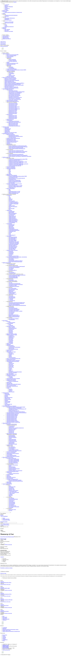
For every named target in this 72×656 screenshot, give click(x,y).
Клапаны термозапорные (13, 464)
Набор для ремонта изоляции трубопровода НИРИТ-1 (14, 83)
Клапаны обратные (12, 469)
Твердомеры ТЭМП (12, 240)
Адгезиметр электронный (13, 203)
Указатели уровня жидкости (14, 473)
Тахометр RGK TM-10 (4, 605)
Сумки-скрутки (11, 493)
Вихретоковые (11, 212)
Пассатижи (11, 364)
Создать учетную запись (4, 524)
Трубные (10, 390)
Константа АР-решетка (13, 206)
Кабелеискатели (10, 114)
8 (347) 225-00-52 (3, 43)
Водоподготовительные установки (15, 480)
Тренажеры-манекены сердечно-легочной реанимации (16, 412)
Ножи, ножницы (12, 327)
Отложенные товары (6, 519)
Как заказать (5, 11)
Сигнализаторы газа (8, 404)
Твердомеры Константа (13, 246)
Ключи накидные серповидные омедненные (17, 152)
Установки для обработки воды (12, 479)
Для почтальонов (12, 503)
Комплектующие (12, 75)
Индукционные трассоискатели (14, 95)
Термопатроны (7, 131)
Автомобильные (12, 264)
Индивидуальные (8, 399)
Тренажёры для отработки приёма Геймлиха (17, 411)
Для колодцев (7, 405)
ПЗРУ (10, 171)
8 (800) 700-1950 (5, 646)
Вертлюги (10, 352)
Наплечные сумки (12, 486)
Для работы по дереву (13, 285)
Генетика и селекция (12, 428)
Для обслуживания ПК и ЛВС (14, 275)
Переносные (11, 72)
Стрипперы (11, 325)
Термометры (11, 253)
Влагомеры (11, 339)
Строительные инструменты (14, 286)
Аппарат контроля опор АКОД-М (15, 165)
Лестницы (11, 376)
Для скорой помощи (12, 505)
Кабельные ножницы (12, 328)
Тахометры (11, 341)
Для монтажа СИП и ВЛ (11, 351)
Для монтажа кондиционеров (14, 309)
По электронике (12, 446)
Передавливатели (12, 466)
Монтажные (11, 291)
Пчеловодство (11, 431)
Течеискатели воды (10, 119)
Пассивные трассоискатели (14, 96)
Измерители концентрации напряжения (12, 80)
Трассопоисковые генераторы (12, 100)
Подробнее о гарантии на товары (6, 567)
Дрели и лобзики (10, 343)
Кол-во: (1, 542)
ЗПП (10, 169)
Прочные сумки (12, 489)
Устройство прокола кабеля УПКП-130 (16, 162)
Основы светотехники (13, 441)
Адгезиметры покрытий (13, 201)
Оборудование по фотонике (12, 433)
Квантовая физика (12, 436)
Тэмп (10, 234)
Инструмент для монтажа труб (12, 386)
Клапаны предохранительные (14, 468)
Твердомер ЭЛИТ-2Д (12, 245)
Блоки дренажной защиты (11, 55)
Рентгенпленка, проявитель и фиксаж (15, 260)
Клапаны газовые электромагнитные (15, 470)
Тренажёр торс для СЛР (13, 409)
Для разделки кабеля (12, 288)
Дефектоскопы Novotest (13, 221)
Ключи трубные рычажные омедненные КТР (17, 148)
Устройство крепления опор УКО (15, 181)
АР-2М (10, 204)
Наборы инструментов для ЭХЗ (12, 63)
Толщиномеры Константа (13, 229)
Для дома (10, 282)
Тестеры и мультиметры (11, 167)
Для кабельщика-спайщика (14, 318)
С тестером (11, 299)
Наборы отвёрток (12, 322)
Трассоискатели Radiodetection (14, 108)
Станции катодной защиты (11, 68)
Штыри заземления (12, 59)
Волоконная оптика (12, 440)
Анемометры (11, 335)
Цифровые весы (12, 336)
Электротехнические (12, 293)
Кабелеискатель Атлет (13, 116)
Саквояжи (10, 494)
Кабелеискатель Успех (13, 115)
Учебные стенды (10, 444)
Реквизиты (4, 27)
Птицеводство (11, 430)
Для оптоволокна (12, 296)
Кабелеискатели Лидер (13, 112)
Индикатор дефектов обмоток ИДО (15, 186)
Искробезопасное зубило (11, 139)
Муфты (8, 62)
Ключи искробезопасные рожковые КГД (16, 154)
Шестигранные (11, 391)
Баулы (10, 485)
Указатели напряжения (11, 166)
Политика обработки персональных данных (10, 629)
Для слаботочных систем (13, 289)
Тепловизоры (11, 252)
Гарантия (4, 637)
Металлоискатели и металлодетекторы (14, 122)
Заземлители (9, 57)
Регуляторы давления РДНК (14, 461)
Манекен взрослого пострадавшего (15, 407)
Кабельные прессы (10, 345)
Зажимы (10, 354)
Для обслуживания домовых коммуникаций (17, 266)
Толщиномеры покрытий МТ (14, 230)
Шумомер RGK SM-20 (4, 611)
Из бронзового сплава (13, 280)
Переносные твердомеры (13, 244)
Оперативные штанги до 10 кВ (14, 191)
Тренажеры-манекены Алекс (12, 416)
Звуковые (6, 400)
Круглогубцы (11, 367)
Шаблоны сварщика (10, 76)
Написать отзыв (3, 538)
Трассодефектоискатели (13, 90)
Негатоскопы (11, 258)
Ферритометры (11, 228)
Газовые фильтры (10, 474)
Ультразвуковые (11, 211)
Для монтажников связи (13, 276)
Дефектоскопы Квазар (13, 218)
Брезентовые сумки (12, 509)
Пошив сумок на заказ (7, 630)
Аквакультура (11, 426)
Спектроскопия (11, 442)
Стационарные (11, 73)
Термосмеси (7, 127)
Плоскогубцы (11, 365)
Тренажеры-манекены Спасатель (13, 421)
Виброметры (11, 337)
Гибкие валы (9, 382)
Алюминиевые (11, 67)
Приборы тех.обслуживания (12, 175)
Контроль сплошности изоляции (10, 78)
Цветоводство (11, 432)
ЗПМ (10, 173)
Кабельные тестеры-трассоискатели (15, 97)
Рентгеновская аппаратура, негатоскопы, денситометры (17, 256)
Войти (1, 521)
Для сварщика (11, 312)
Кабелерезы (11, 370)
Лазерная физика (12, 435)
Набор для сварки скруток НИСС (15, 180)
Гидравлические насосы (11, 359)
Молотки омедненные (11, 134)
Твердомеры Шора (12, 238)
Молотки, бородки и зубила (12, 333)
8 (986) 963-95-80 (3, 44)
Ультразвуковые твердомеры (14, 241)
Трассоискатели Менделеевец (14, 106)
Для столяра (11, 313)
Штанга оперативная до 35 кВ (14, 192)
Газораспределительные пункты (12, 471)
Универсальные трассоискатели (14, 93)
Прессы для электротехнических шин (13, 358)
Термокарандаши (8, 128)
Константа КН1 (11, 208)
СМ (9, 197)
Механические (11, 227)
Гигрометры (11, 254)
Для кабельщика (12, 319)
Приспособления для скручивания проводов (17, 178)
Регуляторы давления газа (11, 458)
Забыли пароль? (6, 523)
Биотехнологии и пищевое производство (16, 427)
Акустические (11, 215)
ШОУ (10, 190)
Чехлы (10, 496)
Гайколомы (11, 332)
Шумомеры (11, 342)
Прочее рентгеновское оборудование (15, 261)
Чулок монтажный (12, 357)
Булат (10, 233)
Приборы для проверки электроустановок (14, 183)
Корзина (1, 515)
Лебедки (10, 356)
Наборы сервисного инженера (14, 315)
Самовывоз (7, 16)
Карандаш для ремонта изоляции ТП (11, 86)
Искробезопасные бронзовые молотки (16, 136)
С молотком (11, 298)
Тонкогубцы (11, 366)
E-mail (1, 522)
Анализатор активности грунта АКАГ (11, 87)
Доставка (4, 636)
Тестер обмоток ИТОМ (13, 184)
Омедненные (11, 279)
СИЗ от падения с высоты (11, 385)
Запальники (9, 476)
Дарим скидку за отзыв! (9, 22)
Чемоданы (11, 495)
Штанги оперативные (11, 188)
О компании (7, 4)
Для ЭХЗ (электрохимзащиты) (14, 304)
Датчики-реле (9, 472)
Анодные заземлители (13, 61)
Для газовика (11, 268)
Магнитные (11, 226)
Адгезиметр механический (14, 202)
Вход (3, 616)
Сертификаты (7, 8)
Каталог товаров (5, 10)
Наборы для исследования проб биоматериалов (17, 305)
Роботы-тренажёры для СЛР (14, 410)
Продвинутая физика (12, 437)
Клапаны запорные (12, 467)
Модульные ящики (10, 373)
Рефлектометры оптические (14, 121)
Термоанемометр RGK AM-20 (5, 582)
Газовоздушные (7, 401)
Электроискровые (12, 214)
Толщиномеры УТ (12, 235)
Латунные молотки (12, 137)
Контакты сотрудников (9, 31)
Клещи (10, 369)
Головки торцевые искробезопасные (13, 138)
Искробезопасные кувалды (14, 135)
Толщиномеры (9, 223)
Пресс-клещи (9, 350)
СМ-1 (10, 207)
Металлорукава (9, 383)
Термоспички (7, 130)
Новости (6, 5)
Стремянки (11, 377)
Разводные (11, 389)
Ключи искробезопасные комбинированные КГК (18, 145)
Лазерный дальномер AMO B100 (6, 599)
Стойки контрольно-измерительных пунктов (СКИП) (16, 69)
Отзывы (6, 9)
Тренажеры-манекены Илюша (12, 415)
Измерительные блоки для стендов (15, 450)
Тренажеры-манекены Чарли (12, 420)
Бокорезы (10, 362)
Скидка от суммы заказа (9, 21)
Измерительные (12, 290)
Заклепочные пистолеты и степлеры (13, 378)
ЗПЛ (9, 170)
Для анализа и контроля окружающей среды (17, 302)
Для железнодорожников (13, 499)
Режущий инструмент (11, 326)
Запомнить (3, 531)
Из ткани (10, 510)
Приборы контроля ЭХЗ (11, 64)
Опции (1, 584)
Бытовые (6, 395)
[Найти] (10, 512)
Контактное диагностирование (10, 79)
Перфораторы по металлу (11, 380)
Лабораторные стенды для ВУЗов (13, 453)
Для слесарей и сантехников (14, 506)
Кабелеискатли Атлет (13, 111)
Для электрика (11, 272)
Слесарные (11, 269)
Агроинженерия (12, 425)
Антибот (2, 525)
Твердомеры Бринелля (13, 237)
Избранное (4, 619)
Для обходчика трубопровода (14, 267)
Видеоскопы (11, 338)
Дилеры (6, 7)
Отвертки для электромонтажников (15, 371)
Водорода (6, 396)
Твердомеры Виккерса (13, 239)
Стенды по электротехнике (12, 451)
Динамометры (11, 353)
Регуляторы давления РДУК (14, 459)
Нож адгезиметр (12, 200)
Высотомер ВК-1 (12, 182)
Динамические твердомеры (14, 242)
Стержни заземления (12, 60)
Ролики (10, 355)
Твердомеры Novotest (12, 247)
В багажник (11, 507)
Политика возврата (8, 19)
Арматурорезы (11, 329)
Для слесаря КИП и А (13, 270)
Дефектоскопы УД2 (12, 216)
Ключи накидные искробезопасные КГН (16, 150)
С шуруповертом (12, 300)
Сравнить (2, 556)
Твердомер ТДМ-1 (12, 249)
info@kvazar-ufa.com (4, 46)
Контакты (4, 28)
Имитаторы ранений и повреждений (13, 422)
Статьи (6, 25)
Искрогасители (9, 143)
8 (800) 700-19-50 (3, 41)
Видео (6, 24)
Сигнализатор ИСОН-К (13, 177)
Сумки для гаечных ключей (14, 492)
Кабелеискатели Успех (13, 110)
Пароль (1, 523)
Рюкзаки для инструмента (13, 490)
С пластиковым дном (12, 491)
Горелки (8, 475)
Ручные (6, 403)
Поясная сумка (11, 488)
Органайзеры (11, 487)
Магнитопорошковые (13, 213)
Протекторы (9, 65)
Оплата (4, 13)
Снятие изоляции (10, 323)
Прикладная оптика (12, 439)
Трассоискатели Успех (13, 105)
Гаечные (10, 388)
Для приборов (11, 504)
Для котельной (7, 402)
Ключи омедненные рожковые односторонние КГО (18, 155)
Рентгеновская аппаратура (13, 257)
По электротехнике (12, 447)
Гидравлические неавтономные (14, 347)
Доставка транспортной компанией (11, 15)
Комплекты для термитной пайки (11, 132)
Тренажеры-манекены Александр (13, 413)
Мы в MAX (7, 30)
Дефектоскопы (9, 210)
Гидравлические (12, 346)
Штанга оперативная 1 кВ (13, 193)
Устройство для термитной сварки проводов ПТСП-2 (18, 163)
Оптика (10, 438)
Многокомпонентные (8, 397)
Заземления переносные (11, 168)
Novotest (10, 199)
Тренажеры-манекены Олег (12, 419)
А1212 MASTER (12, 222)
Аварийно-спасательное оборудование (14, 384)
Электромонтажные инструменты (13, 361)
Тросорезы (11, 331)
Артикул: (2, 539)
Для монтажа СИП (12, 273)
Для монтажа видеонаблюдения (14, 283)
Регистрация (5, 521)
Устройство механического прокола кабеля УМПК (18, 161)
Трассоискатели (9, 89)
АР (9, 196)
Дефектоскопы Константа (13, 219)
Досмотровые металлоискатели (14, 125)
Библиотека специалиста (9, 26)
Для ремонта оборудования (14, 310)
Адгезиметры (9, 195)
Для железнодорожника (13, 308)
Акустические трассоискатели (14, 94)
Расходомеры (9, 482)
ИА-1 (10, 209)
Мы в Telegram (7, 29)
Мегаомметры (9, 174)
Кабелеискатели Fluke (13, 113)
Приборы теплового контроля (12, 250)
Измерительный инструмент (12, 334)
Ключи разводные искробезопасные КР (16, 147)
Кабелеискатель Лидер (13, 117)
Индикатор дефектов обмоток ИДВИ (15, 185)
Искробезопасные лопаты (11, 140)
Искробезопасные (12, 297)
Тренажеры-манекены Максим (12, 414)
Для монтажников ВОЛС (13, 277)
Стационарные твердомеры (14, 243)
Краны (10, 465)
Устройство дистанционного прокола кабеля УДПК (18, 159)
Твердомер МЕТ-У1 (12, 248)
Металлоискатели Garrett (13, 124)
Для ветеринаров (12, 501)
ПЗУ (9, 172)
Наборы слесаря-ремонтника (14, 316)
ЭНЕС (10, 74)
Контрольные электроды (11, 477)
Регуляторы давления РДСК (14, 460)
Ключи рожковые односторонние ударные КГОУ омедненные (20, 156)
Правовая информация (9, 6)
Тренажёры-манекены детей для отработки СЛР (17, 408)
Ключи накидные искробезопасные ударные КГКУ (18, 151)
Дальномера (11, 340)
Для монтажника (12, 502)
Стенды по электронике (11, 452)
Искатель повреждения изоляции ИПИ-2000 (13, 84)
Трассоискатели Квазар (13, 103)
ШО (9, 189)
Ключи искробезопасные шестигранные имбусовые (18, 146)
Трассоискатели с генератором (14, 98)
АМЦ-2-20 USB (12, 205)
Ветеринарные (11, 307)
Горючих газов (7, 398)
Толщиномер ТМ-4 (12, 231)
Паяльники (9, 344)
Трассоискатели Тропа (13, 107)
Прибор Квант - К (12, 187)
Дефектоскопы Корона (13, 220)
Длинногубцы (11, 363)
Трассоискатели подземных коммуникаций (16, 91)
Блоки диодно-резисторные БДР (12, 54)
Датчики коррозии (10, 56)
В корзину (2, 544)
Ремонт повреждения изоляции (10, 82)
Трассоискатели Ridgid (13, 109)
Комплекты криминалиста (13, 314)
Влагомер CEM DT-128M (5, 588)
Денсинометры (11, 259)
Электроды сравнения (11, 70)
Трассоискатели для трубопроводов (15, 92)
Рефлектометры (9, 120)
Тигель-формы (7, 129)
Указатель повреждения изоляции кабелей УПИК (18, 176)
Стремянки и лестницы (11, 375)
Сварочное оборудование (11, 379)
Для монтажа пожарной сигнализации (16, 284)
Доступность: (2, 541)
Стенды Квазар (11, 448)
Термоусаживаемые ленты (9, 81)
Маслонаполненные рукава (12, 374)
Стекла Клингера (10, 478)
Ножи (10, 324)
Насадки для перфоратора (13, 381)
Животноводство (12, 429)
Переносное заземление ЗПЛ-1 (5, 594)
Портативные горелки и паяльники (13, 360)
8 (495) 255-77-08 (3, 42)
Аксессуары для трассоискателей (15, 99)
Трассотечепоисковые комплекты (13, 101)
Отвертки (8, 321)
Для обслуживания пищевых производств (16, 303)
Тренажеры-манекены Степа (12, 417)
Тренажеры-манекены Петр (12, 418)
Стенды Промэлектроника (13, 449)
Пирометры (11, 251)
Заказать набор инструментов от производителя (13, 12)
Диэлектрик (11, 295)
